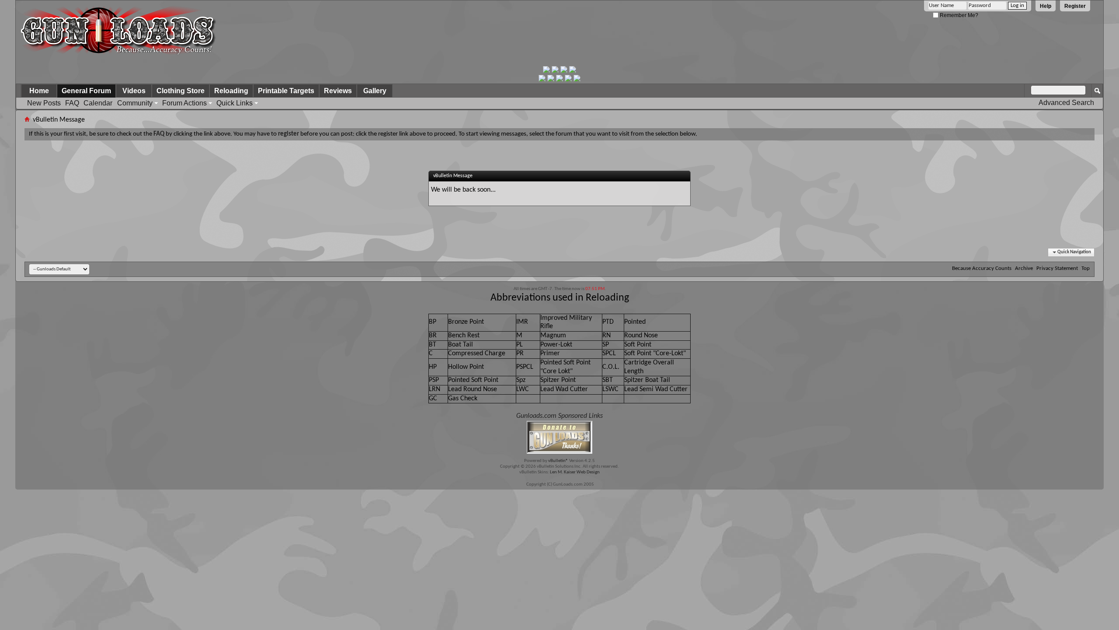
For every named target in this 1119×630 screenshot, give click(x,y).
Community (135, 103)
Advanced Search (1066, 102)
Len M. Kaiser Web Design (575, 472)
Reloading (231, 90)
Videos (134, 90)
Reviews (338, 90)
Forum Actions (184, 103)
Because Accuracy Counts (981, 268)
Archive (1024, 268)
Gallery (374, 90)
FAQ (72, 103)
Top (1085, 268)
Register (1075, 6)
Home (39, 90)
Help (1045, 6)
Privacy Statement (1057, 268)
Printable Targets (286, 90)
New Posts (44, 103)
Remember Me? (958, 15)
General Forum (86, 90)
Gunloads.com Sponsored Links (559, 416)
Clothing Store (180, 90)
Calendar (97, 103)
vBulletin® (558, 460)
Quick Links (234, 103)
